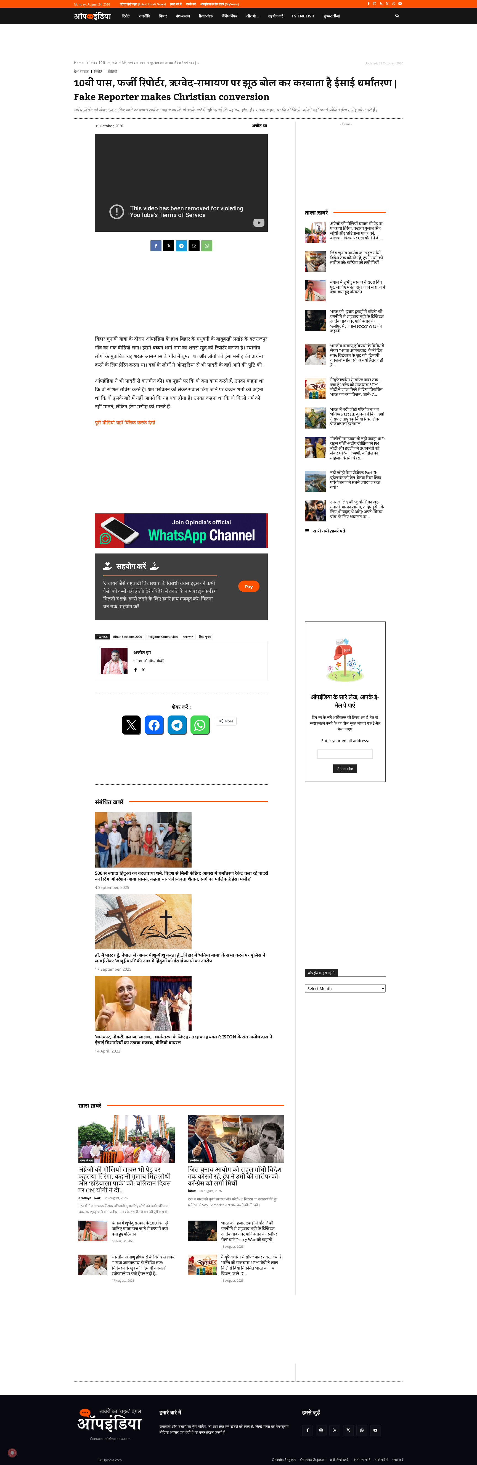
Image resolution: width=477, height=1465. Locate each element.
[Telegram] (181, 245)
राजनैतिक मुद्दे (196, 1160)
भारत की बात (86, 1160)
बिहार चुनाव (205, 636)
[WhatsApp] (393, 4)
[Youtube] (400, 4)
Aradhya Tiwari (89, 1198)
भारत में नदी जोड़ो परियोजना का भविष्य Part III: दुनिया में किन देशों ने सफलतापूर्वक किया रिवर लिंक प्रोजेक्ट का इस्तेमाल (357, 417)
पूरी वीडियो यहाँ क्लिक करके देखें (125, 422)
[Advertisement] (212, 1329)
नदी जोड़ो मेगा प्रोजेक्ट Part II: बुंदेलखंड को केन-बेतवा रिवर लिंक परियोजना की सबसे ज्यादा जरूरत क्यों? (355, 480)
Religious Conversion (162, 636)
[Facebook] (368, 4)
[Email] (194, 245)
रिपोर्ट (98, 72)
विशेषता (191, 1191)
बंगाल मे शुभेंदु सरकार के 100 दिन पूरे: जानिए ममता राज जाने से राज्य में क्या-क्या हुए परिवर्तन (140, 1228)
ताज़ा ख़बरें (316, 212)
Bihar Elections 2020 (127, 636)
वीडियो (91, 62)
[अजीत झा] (114, 661)
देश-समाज (81, 72)
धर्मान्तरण (188, 636)
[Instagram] (375, 4)
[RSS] (381, 4)
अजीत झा (259, 125)
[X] (387, 4)
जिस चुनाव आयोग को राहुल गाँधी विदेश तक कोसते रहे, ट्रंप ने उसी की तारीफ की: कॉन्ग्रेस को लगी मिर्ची (235, 1177)
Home (78, 62)
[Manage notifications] (12, 1452)
